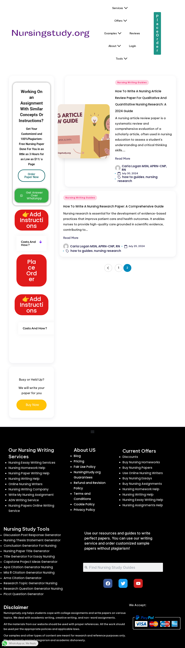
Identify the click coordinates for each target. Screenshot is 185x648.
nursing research (107, 251)
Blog (77, 456)
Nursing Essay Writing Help (142, 500)
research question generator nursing (33, 588)
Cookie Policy (84, 504)
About (112, 46)
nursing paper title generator (27, 551)
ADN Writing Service (23, 500)
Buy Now (32, 405)
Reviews (135, 33)
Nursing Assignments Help (142, 505)
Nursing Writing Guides (132, 82)
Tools (119, 58)
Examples (110, 33)
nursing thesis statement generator (32, 540)
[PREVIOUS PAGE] (108, 268)
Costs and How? (28, 243)
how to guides (133, 177)
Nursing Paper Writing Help (29, 473)
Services (117, 8)
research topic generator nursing (30, 583)
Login (132, 46)
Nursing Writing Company (28, 489)
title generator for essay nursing (29, 556)
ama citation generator (23, 578)
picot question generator (24, 594)
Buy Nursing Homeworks (141, 462)
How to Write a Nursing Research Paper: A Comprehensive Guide (113, 206)
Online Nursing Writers (25, 484)
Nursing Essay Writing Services (31, 462)
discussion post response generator (32, 535)
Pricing (79, 461)
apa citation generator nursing (28, 567)
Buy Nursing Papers (137, 467)
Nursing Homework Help (26, 468)
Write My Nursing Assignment (31, 495)
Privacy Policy (84, 510)
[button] (108, 268)
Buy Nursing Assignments (142, 484)
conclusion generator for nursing (30, 545)
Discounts (130, 457)
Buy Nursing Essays (137, 478)
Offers (118, 20)
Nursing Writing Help (24, 478)
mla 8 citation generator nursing (29, 572)
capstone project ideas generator (30, 562)
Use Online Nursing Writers (142, 473)
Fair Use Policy (85, 467)
